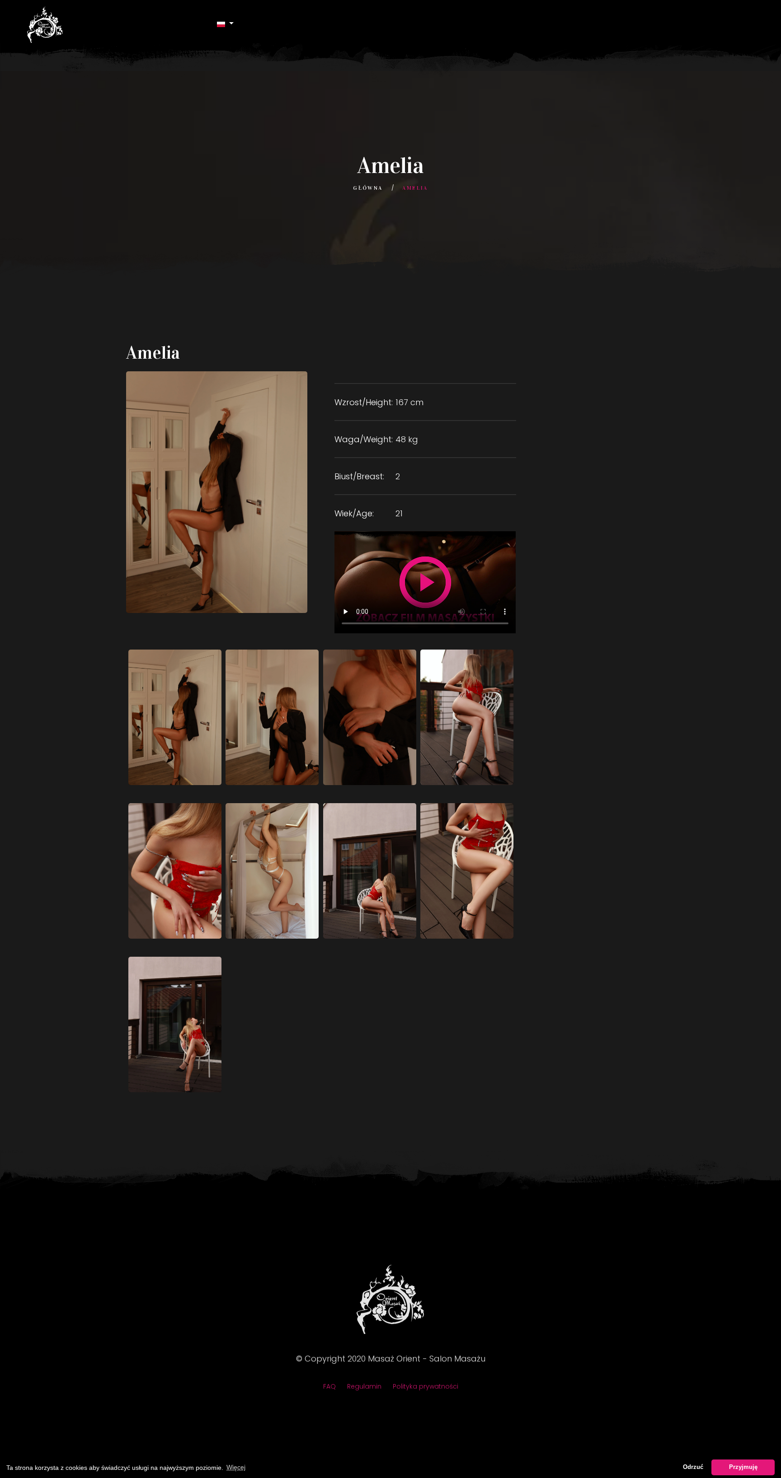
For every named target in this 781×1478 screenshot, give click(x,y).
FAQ (329, 1385)
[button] (225, 23)
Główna (367, 188)
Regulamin (364, 1385)
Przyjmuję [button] (743, 1467)
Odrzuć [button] (693, 1467)
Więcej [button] (235, 1467)
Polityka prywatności (425, 1385)
